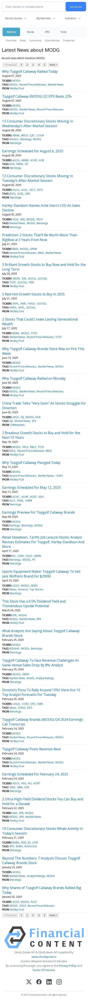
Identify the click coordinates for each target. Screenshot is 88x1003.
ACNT (33, 497)
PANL (20, 500)
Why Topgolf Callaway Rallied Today (30, 71)
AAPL (15, 303)
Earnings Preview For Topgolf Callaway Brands (38, 512)
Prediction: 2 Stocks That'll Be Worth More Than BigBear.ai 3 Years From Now (39, 237)
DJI (22, 417)
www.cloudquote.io (44, 957)
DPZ (33, 704)
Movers (13, 139)
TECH (39, 219)
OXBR (28, 500)
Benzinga (25, 139)
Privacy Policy (67, 965)
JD (29, 842)
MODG (16, 81)
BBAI (15, 249)
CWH (21, 556)
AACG (15, 160)
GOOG (32, 278)
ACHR (24, 497)
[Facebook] (39, 982)
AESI (23, 783)
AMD (23, 303)
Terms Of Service (43, 970)
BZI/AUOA (31, 846)
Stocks (30, 31)
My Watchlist (43, 18)
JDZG (12, 193)
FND (23, 842)
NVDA (12, 307)
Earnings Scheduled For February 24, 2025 (35, 774)
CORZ (25, 704)
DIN (24, 278)
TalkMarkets (17, 425)
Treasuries (68, 40)
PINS (31, 282)
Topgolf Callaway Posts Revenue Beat (31, 749)
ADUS (15, 783)
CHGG (16, 704)
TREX (12, 787)
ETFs (47, 31)
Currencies (35, 40)
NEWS (34, 585)
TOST (12, 282)
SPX (34, 421)
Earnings (14, 525)
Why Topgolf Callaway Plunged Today (31, 462)
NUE (38, 417)
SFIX (11, 846)
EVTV (40, 190)
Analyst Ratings (45, 678)
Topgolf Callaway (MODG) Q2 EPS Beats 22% (37, 96)
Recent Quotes (13, 18)
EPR (14, 615)
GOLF (28, 556)
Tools (63, 31)
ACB (41, 160)
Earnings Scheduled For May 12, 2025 (31, 487)
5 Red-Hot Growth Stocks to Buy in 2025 (33, 294)
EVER (40, 704)
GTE (26, 787)
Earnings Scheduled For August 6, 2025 (32, 151)
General (23, 589)
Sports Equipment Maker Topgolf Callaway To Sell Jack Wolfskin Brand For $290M (41, 573)
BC (14, 556)
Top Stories (36, 589)
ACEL (24, 190)
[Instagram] (59, 982)
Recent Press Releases (32, 84)
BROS (24, 135)
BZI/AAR (14, 648)
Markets (11, 31)
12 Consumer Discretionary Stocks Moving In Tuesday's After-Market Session (37, 178)
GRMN (37, 556)
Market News (55, 84)
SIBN (20, 787)
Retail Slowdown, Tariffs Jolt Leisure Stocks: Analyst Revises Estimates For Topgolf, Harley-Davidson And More (43, 542)
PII (33, 559)
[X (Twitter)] (29, 982)
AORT (36, 783)
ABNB (15, 135)
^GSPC (59, 475)
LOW (35, 842)
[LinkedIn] (49, 982)
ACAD (33, 160)
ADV (41, 497)
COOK (40, 135)
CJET (32, 135)
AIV (30, 783)
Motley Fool (17, 88)
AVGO (31, 303)
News (23, 40)
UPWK (33, 249)
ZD (26, 164)
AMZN (16, 278)
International (52, 40)
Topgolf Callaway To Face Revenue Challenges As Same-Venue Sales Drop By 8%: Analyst (40, 662)
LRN (27, 193)
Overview (11, 40)
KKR (22, 219)
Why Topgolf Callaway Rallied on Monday (34, 378)
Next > (53, 65)
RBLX (33, 447)
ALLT (12, 500)
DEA (14, 813)
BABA (15, 333)
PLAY (34, 902)
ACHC (15, 497)
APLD (15, 417)
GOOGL (42, 278)
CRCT (32, 190)
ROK (12, 164)
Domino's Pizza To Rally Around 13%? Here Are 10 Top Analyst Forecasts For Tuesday (41, 692)
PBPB (19, 164)
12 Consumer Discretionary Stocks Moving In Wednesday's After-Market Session (37, 123)
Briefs (30, 678)
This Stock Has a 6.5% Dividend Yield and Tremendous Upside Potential (34, 603)
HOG (15, 219)
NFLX (25, 447)
